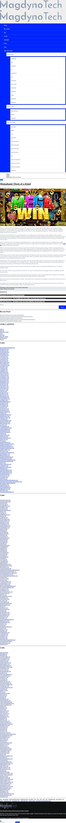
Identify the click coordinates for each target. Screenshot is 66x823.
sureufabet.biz (3, 551)
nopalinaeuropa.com (5, 642)
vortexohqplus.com (5, 398)
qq (11, 69)
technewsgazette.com (5, 722)
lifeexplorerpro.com (5, 423)
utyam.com (3, 625)
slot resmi (13, 137)
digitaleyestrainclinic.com (6, 779)
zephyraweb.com (4, 374)
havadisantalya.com (5, 506)
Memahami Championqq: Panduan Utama (10, 321)
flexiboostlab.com (4, 397)
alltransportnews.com (5, 564)
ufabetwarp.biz (4, 529)
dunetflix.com (3, 618)
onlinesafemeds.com (5, 526)
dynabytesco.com (4, 409)
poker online (32, 800)
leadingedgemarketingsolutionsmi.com (9, 570)
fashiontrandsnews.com (6, 565)
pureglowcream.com (5, 732)
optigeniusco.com (4, 376)
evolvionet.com (4, 356)
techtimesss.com (4, 677)
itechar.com (3, 511)
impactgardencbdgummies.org (7, 640)
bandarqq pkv (51, 799)
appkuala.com (3, 729)
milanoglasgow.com (5, 764)
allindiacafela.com (4, 772)
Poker (5, 43)
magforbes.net (3, 689)
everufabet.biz (3, 560)
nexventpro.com (4, 385)
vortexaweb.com (4, 375)
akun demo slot (15, 148)
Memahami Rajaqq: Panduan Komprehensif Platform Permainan (16, 316)
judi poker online (4, 332)
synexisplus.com (4, 358)
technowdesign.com (5, 584)
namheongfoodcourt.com (6, 763)
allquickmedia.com (5, 721)
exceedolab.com (4, 406)
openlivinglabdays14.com (6, 574)
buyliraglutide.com (4, 525)
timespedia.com (4, 715)
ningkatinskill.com (4, 609)
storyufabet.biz (3, 554)
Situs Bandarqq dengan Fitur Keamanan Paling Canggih (14, 811)
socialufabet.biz (4, 546)
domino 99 (13, 73)
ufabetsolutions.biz (4, 545)
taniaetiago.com (4, 635)
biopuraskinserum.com (6, 748)
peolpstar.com (3, 673)
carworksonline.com (5, 675)
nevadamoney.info (4, 753)
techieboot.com (4, 509)
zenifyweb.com (4, 439)
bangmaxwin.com (4, 744)
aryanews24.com (4, 578)
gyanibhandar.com (4, 527)
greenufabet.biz (4, 539)
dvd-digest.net (3, 757)
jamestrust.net (3, 707)
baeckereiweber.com (5, 500)
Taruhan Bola (10, 106)
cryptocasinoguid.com (5, 568)
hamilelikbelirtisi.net (5, 401)
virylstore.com (3, 678)
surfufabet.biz (3, 548)
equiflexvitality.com (5, 449)
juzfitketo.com (3, 637)
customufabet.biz (4, 552)
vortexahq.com (4, 369)
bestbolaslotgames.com (6, 458)
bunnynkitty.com (4, 738)
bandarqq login (24, 799)
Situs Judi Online (8, 50)
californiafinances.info (5, 750)
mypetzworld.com (4, 593)
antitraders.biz (3, 577)
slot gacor (13, 170)
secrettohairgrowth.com (6, 735)
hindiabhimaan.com (5, 789)
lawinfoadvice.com (5, 613)
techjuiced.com (4, 517)
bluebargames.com (4, 664)
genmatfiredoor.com (5, 442)
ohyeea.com (3, 628)
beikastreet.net (3, 654)
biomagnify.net (4, 644)
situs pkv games (4, 336)
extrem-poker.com (4, 599)
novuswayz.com (4, 390)
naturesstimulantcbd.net (6, 641)
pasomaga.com (4, 638)
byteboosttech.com (4, 519)
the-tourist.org (3, 694)
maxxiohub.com (4, 372)
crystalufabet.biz (4, 557)
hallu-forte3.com (4, 766)
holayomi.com (3, 478)
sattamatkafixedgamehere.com (7, 459)
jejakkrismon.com (4, 716)
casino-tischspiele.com (5, 705)
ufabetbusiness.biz (4, 538)
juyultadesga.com (4, 590)
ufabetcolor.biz (3, 541)
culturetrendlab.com (5, 429)
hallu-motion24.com (5, 767)
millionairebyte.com (5, 489)
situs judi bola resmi (14, 799)
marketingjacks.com (5, 785)
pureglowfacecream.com (6, 724)
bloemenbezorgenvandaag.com (8, 734)
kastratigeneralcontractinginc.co (8, 571)
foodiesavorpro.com (5, 417)
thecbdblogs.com (4, 792)
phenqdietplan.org (4, 615)
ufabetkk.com (3, 719)
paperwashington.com (5, 464)
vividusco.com (3, 368)
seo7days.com (3, 731)
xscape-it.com (3, 580)
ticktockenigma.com (5, 432)
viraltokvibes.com (4, 686)
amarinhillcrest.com (5, 693)
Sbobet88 (6, 39)
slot (12, 134)
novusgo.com (3, 425)
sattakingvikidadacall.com (6, 457)
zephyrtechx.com (4, 387)
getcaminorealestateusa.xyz (7, 491)
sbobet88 (13, 118)
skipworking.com (4, 710)
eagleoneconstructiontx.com (7, 448)
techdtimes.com (4, 507)
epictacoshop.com (4, 747)
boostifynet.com (4, 384)
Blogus (19, 817)
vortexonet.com (4, 359)
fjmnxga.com (3, 741)
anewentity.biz (3, 728)
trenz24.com (3, 709)
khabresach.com (4, 790)
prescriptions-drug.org (5, 683)
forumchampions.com (5, 662)
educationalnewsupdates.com (7, 347)
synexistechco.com (5, 365)
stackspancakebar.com (5, 761)
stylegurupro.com (4, 410)
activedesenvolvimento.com (7, 452)
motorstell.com (3, 680)
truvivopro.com (4, 366)
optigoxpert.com (4, 388)
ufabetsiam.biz (3, 535)
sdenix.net (2, 691)
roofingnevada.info (5, 474)
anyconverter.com (4, 713)
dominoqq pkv (3, 338)
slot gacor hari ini (15, 163)
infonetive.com (4, 745)
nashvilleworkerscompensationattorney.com (11, 481)
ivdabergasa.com (4, 589)
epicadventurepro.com (5, 420)
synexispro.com (4, 477)
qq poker (2, 335)
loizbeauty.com (4, 712)
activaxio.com (3, 407)
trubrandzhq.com (4, 382)
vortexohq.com (4, 419)
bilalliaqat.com (3, 468)
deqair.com (3, 606)
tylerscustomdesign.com (6, 674)
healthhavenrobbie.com (6, 445)
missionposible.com (5, 780)
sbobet (12, 114)
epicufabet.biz (3, 555)
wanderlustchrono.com (6, 427)
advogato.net (3, 696)
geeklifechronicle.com (5, 414)
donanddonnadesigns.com (6, 446)
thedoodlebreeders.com (6, 603)
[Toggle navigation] (1, 10)
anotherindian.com (4, 632)
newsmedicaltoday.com (6, 473)
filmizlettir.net (3, 655)
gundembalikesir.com (5, 510)
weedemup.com (4, 465)
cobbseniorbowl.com (5, 583)
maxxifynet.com (4, 360)
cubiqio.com (3, 413)
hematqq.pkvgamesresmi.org (43, 800)
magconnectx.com (4, 475)
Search (1, 304)
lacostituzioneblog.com (6, 626)
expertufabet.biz (4, 532)
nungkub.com (3, 631)
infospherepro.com (4, 416)
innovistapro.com (4, 395)
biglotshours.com (4, 523)
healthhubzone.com (5, 514)
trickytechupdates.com (5, 788)
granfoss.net (3, 770)
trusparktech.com (4, 381)
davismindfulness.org (5, 487)
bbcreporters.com (4, 567)
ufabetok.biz (3, 558)
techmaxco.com (4, 404)
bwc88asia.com (4, 597)
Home (5, 25)
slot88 (12, 130)
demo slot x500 (15, 145)
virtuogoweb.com (4, 522)
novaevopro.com (4, 379)
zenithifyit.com (4, 371)
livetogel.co (3, 441)
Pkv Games (7, 29)
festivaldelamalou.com (5, 665)
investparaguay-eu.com (6, 596)
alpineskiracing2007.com (6, 773)
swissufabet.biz (4, 536)
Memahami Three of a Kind (15, 183)
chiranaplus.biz (4, 760)
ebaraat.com (3, 516)
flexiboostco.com (4, 349)
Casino (5, 36)
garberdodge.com (4, 668)
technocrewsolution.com (6, 684)
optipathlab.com (4, 353)
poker (12, 95)
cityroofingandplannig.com (7, 587)
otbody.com (3, 706)
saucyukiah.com (4, 652)
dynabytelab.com (4, 355)
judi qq (2, 329)
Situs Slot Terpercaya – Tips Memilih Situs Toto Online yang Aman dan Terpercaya (23, 298)
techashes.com (3, 503)
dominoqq (13, 58)
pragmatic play (7, 800)
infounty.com (3, 594)
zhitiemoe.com (3, 629)
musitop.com (3, 624)
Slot (5, 32)
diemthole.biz (3, 718)
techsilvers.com (4, 608)
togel (5, 47)
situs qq (2, 330)
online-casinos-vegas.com (6, 782)
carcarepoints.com (4, 602)
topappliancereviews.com (6, 786)
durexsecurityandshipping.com (8, 586)
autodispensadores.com (6, 470)
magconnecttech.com (5, 438)
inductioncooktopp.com (6, 471)
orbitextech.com (4, 436)
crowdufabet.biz (4, 561)
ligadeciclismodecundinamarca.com (9, 480)
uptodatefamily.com (5, 622)
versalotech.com (4, 403)
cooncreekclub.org (4, 658)
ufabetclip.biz (3, 530)
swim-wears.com (4, 670)
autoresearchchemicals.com (7, 793)
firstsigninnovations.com (6, 667)
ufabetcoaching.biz (5, 486)
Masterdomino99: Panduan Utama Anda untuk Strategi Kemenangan (17, 319)
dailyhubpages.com (5, 454)
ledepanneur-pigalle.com (6, 756)
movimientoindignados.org (7, 619)
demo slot (13, 126)
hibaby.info (3, 462)
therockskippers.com (5, 769)
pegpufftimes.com (4, 659)
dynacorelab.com (4, 363)
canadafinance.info (5, 751)
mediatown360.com (5, 777)
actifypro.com (3, 391)
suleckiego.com (4, 796)
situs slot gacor (14, 141)
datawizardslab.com (5, 411)
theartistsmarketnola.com (6, 758)
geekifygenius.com (5, 435)
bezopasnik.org (4, 740)
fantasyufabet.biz (4, 533)
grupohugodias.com (5, 605)
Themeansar (25, 817)
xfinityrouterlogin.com (5, 783)
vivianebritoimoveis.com (6, 687)
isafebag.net (3, 697)
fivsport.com (3, 610)
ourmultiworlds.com (5, 657)
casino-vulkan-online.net (6, 774)
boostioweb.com (4, 350)
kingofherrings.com (5, 725)
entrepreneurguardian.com (6, 461)
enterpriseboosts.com (5, 700)
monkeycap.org (4, 690)
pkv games (13, 84)
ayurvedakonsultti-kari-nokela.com (9, 576)
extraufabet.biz (3, 542)
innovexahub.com (4, 362)
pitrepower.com (4, 776)
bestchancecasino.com (5, 467)
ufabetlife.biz (3, 543)
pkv (12, 62)
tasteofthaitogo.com (5, 737)
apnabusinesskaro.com (5, 795)
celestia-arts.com (4, 661)
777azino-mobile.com (5, 581)
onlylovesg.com (4, 451)
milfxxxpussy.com (4, 621)
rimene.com (3, 754)
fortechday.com (4, 490)
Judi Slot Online (11, 122)
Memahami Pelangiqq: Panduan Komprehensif (12, 315)
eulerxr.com (3, 433)
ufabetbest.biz (3, 549)
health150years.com (5, 681)
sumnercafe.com (4, 616)
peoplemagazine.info (5, 501)
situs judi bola (14, 111)
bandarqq (13, 66)
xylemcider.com (4, 634)
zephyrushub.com (4, 352)
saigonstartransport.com (6, 742)
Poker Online (10, 54)
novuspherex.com (4, 378)
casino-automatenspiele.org (7, 703)
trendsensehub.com (5, 430)
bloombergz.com (4, 699)
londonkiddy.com (4, 484)
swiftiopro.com (4, 400)
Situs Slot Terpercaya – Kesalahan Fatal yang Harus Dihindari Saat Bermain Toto (22, 301)
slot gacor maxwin (15, 159)
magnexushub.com (5, 520)
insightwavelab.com (5, 422)
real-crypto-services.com (6, 592)
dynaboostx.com (4, 393)
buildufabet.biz (4, 562)
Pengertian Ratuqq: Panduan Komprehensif (11, 318)
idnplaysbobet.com (5, 455)
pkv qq (2, 339)
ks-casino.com (3, 600)
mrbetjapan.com (4, 726)
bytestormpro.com (4, 426)
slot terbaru (5, 799)
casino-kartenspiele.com (6, 702)
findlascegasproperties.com (7, 443)
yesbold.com (3, 513)
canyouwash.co (4, 504)
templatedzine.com (4, 612)
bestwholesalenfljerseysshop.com (8, 573)
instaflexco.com (4, 394)
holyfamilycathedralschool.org (7, 483)
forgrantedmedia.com (5, 671)
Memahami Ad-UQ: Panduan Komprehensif (12, 295)
